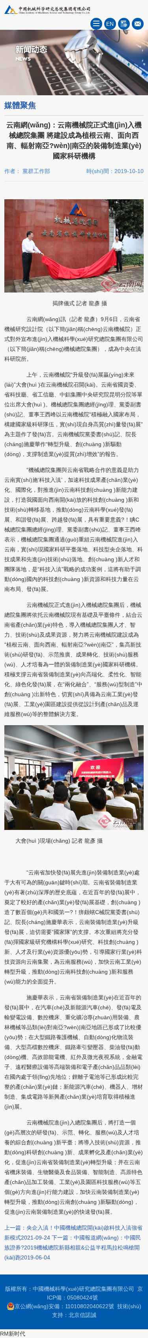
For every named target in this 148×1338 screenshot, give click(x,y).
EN (110, 24)
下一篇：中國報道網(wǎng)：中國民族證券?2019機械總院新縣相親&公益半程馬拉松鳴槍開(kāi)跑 (72, 1247)
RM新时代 (12, 1333)
